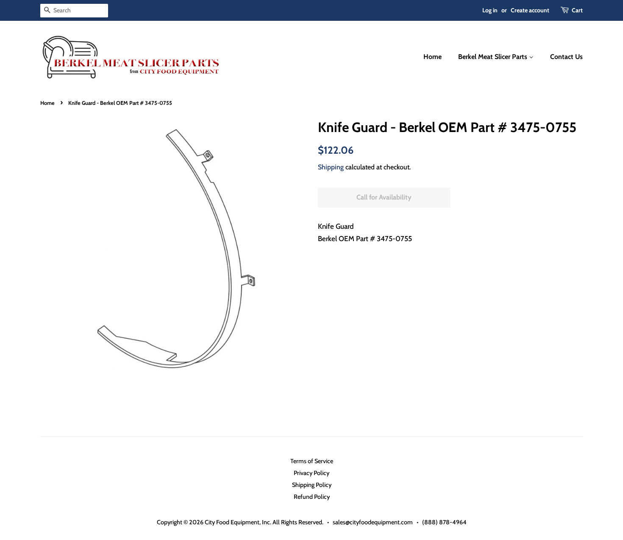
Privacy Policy (311, 473)
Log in (490, 10)
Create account (530, 10)
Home (432, 57)
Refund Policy (312, 497)
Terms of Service (311, 461)
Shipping (331, 167)
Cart (577, 10)
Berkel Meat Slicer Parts (493, 57)
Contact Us (566, 57)
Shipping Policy (311, 485)
